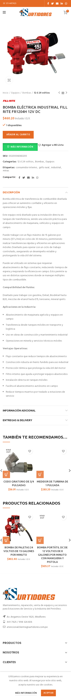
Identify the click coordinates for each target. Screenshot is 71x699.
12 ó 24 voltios (42, 93)
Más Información (22, 147)
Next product (66, 93)
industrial (56, 167)
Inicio (5, 93)
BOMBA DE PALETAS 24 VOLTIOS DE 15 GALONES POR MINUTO (18, 551)
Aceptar (48, 693)
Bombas (26, 93)
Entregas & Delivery (17, 420)
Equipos (15, 93)
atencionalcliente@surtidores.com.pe (27, 627)
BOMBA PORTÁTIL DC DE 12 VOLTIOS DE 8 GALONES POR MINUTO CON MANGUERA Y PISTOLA (52, 554)
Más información (26, 693)
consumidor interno (26, 167)
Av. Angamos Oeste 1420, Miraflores (26, 617)
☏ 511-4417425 (9, 3)
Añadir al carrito (18, 135)
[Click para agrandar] (9, 80)
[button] (20, 147)
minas (6, 170)
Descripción (11, 192)
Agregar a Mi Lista (53, 145)
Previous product (59, 93)
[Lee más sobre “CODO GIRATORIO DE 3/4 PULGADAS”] (6, 474)
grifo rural (44, 167)
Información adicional (19, 410)
